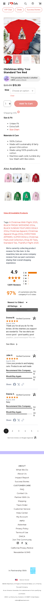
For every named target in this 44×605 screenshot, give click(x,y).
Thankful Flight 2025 (28, 243)
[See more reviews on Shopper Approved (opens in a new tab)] (22, 384)
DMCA (22, 536)
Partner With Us (22, 497)
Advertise (22, 524)
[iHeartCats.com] (12, 4)
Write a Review (22, 310)
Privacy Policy (22, 528)
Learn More (21, 80)
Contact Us (22, 493)
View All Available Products (16, 213)
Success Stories (33, 10)
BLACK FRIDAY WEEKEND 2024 (19, 225)
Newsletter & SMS (22, 552)
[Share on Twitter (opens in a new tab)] (18, 384)
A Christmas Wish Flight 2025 (23, 222)
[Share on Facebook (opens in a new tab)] (14, 384)
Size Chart (14, 129)
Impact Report (22, 477)
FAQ (22, 489)
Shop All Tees (30, 240)
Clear (12, 96)
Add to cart (26, 103)
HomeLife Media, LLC (28, 584)
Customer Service (22, 509)
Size (7, 90)
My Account (22, 517)
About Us (22, 474)
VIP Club (8, 10)
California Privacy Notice (22, 548)
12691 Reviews (14, 285)
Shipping (22, 501)
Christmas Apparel (18, 231)
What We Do (22, 470)
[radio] (30, 273)
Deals (19, 10)
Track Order (22, 505)
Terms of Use (22, 532)
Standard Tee (10, 243)
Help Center (22, 513)
